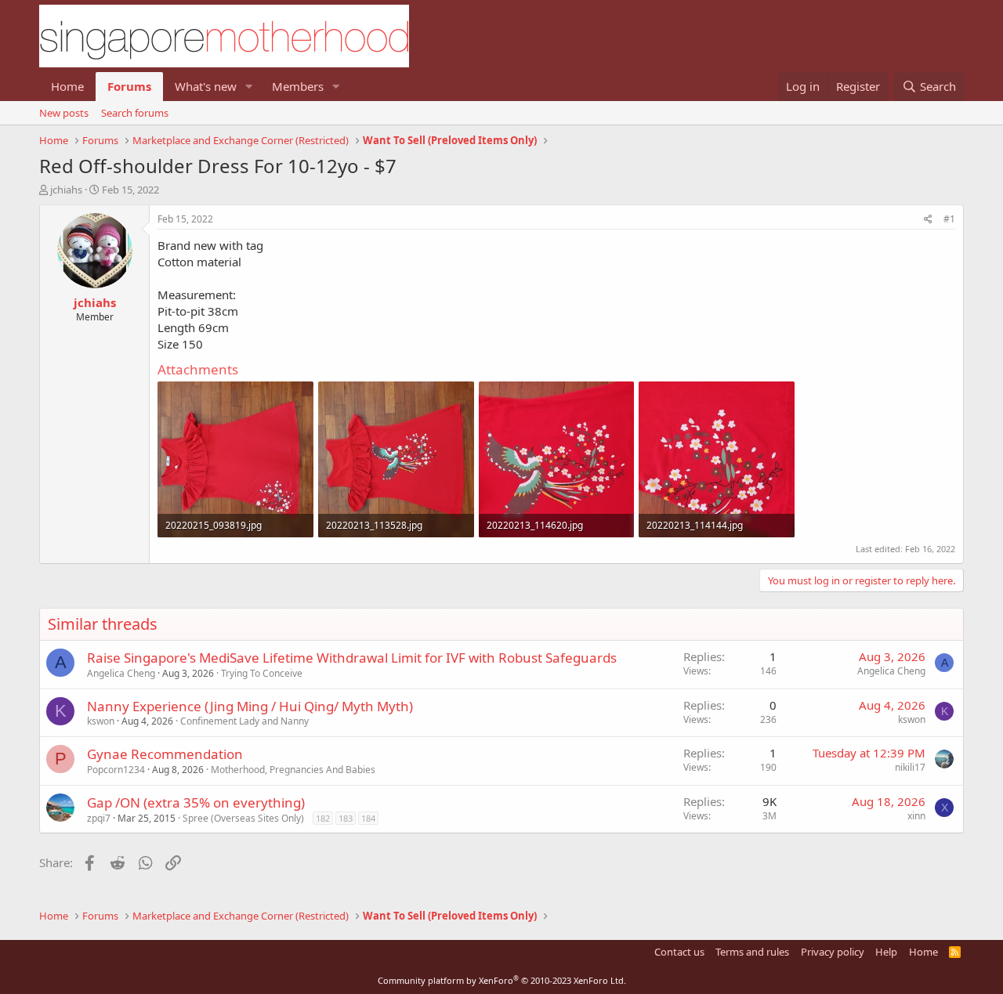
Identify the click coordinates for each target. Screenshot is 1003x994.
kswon (100, 721)
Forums (129, 86)
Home (67, 86)
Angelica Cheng (121, 673)
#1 (949, 219)
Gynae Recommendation (165, 754)
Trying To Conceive (261, 673)
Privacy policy (832, 952)
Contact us (679, 952)
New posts (64, 113)
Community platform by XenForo (502, 980)
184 (368, 818)
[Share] (928, 220)
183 (346, 818)
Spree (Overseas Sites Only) (243, 818)
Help (886, 952)
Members (298, 86)
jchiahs (66, 190)
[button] (249, 86)
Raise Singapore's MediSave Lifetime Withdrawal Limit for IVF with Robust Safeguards (352, 658)
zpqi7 (98, 818)
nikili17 (910, 767)
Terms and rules (752, 952)
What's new (206, 86)
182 (323, 818)
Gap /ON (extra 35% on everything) (196, 802)
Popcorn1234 (116, 769)
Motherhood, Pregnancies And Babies (293, 769)
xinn (916, 815)
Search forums (134, 113)
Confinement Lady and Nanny (244, 721)
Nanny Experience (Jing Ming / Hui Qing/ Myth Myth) (250, 706)
